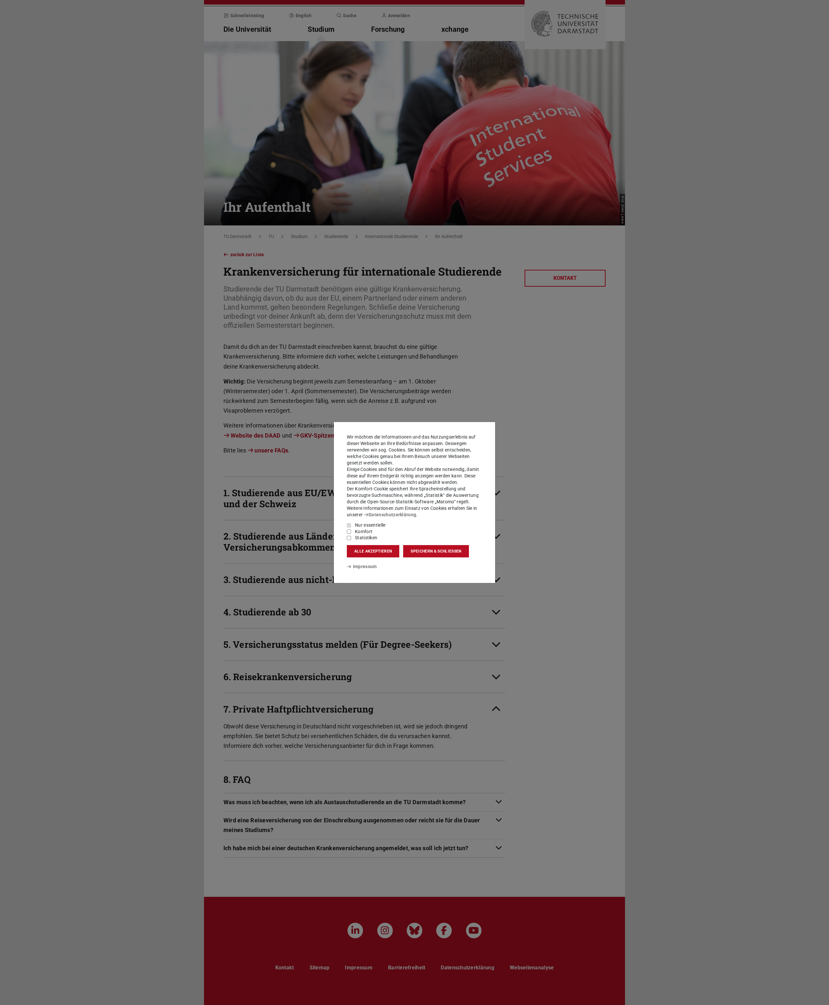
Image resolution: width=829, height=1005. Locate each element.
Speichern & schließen (436, 551)
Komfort (363, 531)
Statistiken (366, 537)
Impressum (365, 566)
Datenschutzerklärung (392, 514)
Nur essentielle (370, 525)
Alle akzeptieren (373, 551)
